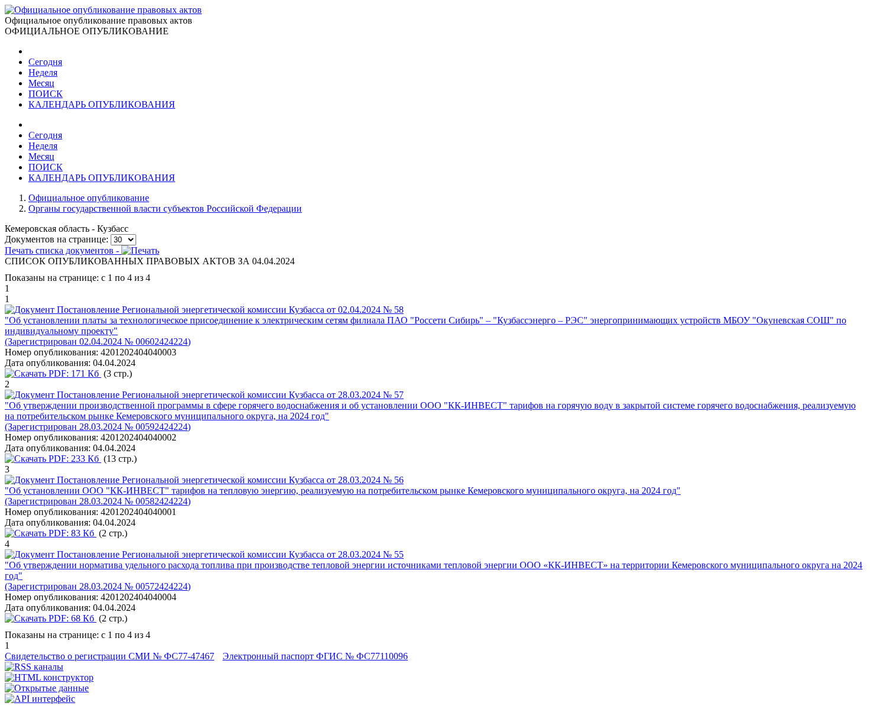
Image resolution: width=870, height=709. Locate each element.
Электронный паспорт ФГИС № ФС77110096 (315, 656)
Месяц (41, 83)
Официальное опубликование (88, 198)
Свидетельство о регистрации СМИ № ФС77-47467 (109, 656)
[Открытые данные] (47, 688)
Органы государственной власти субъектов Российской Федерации (165, 208)
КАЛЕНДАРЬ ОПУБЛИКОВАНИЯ (101, 104)
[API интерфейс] (40, 699)
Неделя (42, 72)
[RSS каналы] (34, 667)
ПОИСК (45, 94)
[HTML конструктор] (49, 677)
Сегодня (45, 62)
